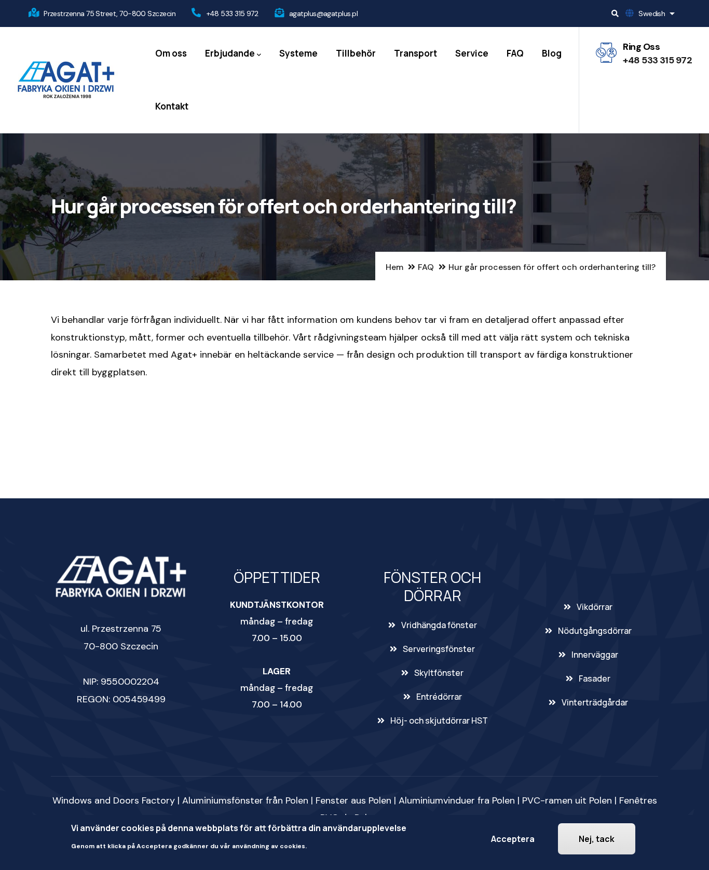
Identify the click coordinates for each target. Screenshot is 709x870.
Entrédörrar (439, 696)
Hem (394, 267)
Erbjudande (230, 53)
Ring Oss (641, 46)
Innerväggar (594, 654)
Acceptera (513, 839)
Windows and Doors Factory (113, 800)
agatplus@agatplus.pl (323, 13)
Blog (552, 53)
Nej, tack (597, 839)
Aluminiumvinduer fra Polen (457, 800)
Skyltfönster (438, 672)
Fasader (594, 678)
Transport (415, 53)
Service (471, 53)
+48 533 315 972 (232, 13)
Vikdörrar (594, 607)
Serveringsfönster (439, 649)
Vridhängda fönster (439, 625)
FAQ (515, 53)
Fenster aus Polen (353, 800)
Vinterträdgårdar (595, 702)
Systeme (298, 53)
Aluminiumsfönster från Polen (245, 800)
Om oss (171, 53)
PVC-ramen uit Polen (567, 800)
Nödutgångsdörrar (595, 630)
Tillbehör (356, 53)
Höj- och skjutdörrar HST (439, 720)
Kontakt (171, 106)
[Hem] (66, 80)
